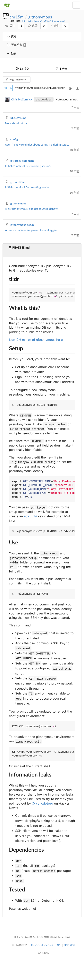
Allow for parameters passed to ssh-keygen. (31, 230)
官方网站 (69, 945)
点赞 (35, 26)
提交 (24, 68)
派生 (56, 26)
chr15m (16, 17)
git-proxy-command (22, 161)
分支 (63, 68)
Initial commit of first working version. (28, 166)
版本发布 (18, 45)
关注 (12, 26)
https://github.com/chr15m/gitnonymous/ (43, 21)
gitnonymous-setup (22, 225)
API (58, 945)
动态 (13, 53)
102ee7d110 (44, 99)
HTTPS (8, 88)
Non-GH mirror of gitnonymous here (36, 340)
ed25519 (30, 516)
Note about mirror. (16, 123)
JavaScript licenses (42, 945)
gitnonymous (40, 17)
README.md (18, 118)
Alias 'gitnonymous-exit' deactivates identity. (31, 209)
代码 (13, 36)
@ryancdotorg (42, 803)
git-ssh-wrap (17, 182)
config (14, 139)
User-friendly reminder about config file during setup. (37, 144)
